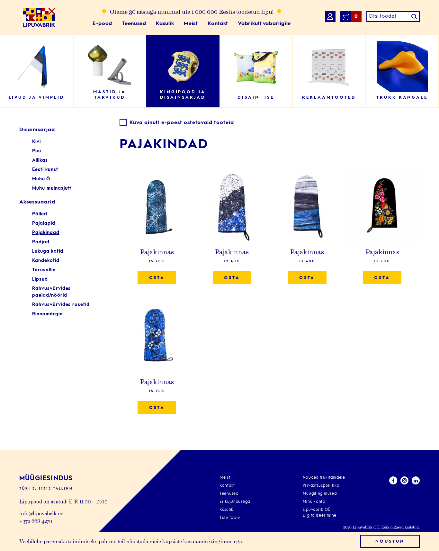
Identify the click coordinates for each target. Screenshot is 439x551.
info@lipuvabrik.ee (41, 513)
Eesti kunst (45, 169)
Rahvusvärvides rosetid (61, 305)
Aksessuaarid (37, 202)
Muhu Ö (41, 179)
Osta (157, 278)
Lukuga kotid (47, 251)
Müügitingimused (320, 494)
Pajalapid (43, 223)
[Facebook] (393, 481)
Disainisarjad (37, 129)
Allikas (40, 160)
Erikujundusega (235, 502)
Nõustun (389, 541)
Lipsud (40, 279)
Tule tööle (230, 518)
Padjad (40, 242)
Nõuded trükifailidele (324, 478)
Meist (191, 23)
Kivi (36, 142)
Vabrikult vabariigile (264, 23)
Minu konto (314, 502)
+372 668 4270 (35, 521)
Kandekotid (45, 260)
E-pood (102, 23)
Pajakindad (45, 232)
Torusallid (44, 270)
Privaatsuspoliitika (321, 486)
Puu (36, 151)
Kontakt (218, 23)
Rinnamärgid (47, 314)
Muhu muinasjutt (51, 188)
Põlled (39, 214)
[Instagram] (404, 481)
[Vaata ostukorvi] (330, 17)
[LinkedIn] (416, 481)
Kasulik (165, 23)
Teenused (134, 23)
